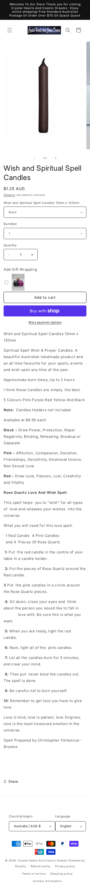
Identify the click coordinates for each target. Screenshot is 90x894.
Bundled (10, 224)
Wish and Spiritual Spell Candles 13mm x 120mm (41, 203)
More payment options (45, 322)
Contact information (47, 881)
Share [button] (13, 781)
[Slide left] (34, 158)
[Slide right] (55, 158)
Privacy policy (65, 866)
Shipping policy (61, 873)
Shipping (9, 194)
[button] (9, 30)
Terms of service (33, 873)
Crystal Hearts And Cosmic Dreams (42, 860)
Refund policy (40, 866)
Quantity (10, 245)
